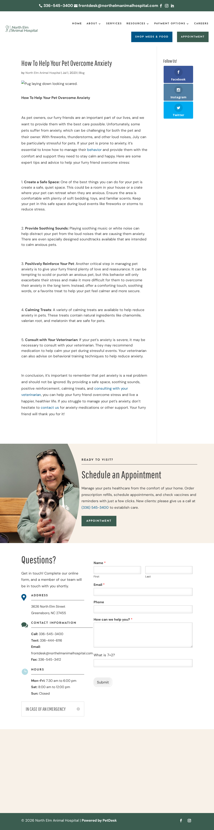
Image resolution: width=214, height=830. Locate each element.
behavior (94, 149)
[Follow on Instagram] (189, 820)
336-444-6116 (51, 640)
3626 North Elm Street (48, 606)
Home (77, 23)
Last (148, 576)
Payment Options (169, 23)
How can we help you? (113, 619)
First (96, 576)
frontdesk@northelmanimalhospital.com (62, 653)
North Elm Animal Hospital (42, 73)
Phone (99, 602)
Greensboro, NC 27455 (48, 613)
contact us (50, 407)
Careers (201, 23)
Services (114, 23)
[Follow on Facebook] (181, 820)
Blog (82, 73)
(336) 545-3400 (95, 507)
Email (99, 585)
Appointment (193, 37)
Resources (135, 23)
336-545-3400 (51, 634)
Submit (103, 682)
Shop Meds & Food (151, 37)
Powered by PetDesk (99, 820)
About (92, 23)
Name (100, 563)
